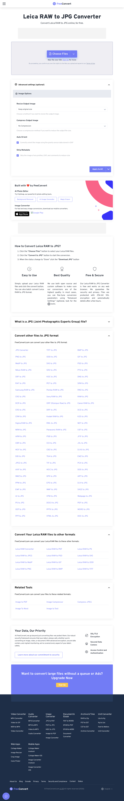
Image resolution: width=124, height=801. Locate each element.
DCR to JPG (20, 403)
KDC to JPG (51, 377)
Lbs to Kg (101, 718)
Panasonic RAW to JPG (56, 430)
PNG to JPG (20, 357)
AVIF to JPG (20, 469)
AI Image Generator (46, 199)
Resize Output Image (26, 104)
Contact (73, 781)
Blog (21, 781)
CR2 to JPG (20, 396)
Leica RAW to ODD (86, 562)
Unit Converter (103, 731)
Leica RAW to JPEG (23, 556)
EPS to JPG (51, 483)
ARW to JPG (20, 436)
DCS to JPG (83, 410)
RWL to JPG (51, 423)
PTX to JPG (82, 370)
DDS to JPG (83, 469)
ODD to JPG (51, 357)
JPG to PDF (50, 721)
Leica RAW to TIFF (85, 569)
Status (80, 781)
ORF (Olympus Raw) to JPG (58, 403)
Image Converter (52, 738)
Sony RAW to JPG (54, 396)
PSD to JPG (83, 363)
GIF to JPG (82, 357)
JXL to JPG (82, 443)
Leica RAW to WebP (23, 562)
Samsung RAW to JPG (25, 390)
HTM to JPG (51, 496)
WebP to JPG (21, 363)
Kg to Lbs (101, 723)
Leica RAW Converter (24, 549)
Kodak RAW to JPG (54, 416)
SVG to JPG (51, 363)
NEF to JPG (83, 423)
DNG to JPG (83, 377)
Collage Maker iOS (35, 756)
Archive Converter (88, 731)
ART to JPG (83, 476)
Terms (43, 781)
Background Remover (25, 199)
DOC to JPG (83, 516)
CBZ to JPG (51, 450)
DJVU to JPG (83, 450)
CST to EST (85, 727)
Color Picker (15, 761)
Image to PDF (21, 602)
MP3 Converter (34, 721)
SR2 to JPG (51, 370)
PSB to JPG (51, 436)
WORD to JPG (84, 509)
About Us (13, 781)
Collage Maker (16, 748)
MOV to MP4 (15, 727)
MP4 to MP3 (33, 725)
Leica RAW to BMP (54, 569)
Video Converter (17, 731)
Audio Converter (34, 734)
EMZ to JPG (83, 456)
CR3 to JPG (20, 410)
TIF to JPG (51, 463)
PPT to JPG (20, 516)
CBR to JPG (20, 443)
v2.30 (62, 789)
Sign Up (65, 60)
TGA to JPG (51, 456)
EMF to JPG (20, 489)
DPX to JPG (51, 476)
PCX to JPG (83, 463)
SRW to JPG (83, 383)
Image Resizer (16, 753)
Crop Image (15, 757)
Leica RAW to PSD (54, 556)
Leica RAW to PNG (23, 569)
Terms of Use (90, 64)
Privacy (36, 781)
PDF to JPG (83, 503)
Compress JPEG (85, 602)
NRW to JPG (20, 430)
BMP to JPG (83, 350)
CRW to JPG (20, 416)
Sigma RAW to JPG (23, 423)
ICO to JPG (51, 443)
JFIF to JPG (83, 436)
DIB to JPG (20, 456)
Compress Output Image (27, 120)
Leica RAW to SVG (85, 556)
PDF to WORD (68, 721)
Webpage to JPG (85, 496)
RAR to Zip (85, 718)
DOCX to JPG (52, 503)
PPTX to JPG (52, 509)
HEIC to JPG (51, 469)
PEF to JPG (51, 383)
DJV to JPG (82, 483)
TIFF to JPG (51, 350)
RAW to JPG (83, 396)
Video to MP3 (33, 729)
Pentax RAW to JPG (55, 390)
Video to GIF (15, 723)
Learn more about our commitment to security (38, 655)
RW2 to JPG (83, 390)
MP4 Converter (16, 718)
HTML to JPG (52, 516)
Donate (28, 781)
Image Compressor (54, 602)
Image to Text (52, 609)
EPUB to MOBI (68, 729)
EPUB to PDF (68, 725)
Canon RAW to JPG (86, 403)
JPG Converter (21, 350)
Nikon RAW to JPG (23, 370)
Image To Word (21, 609)
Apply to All (97, 169)
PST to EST (85, 723)
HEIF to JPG (20, 450)
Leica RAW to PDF (54, 549)
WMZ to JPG (20, 476)
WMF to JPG (51, 489)
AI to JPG (19, 496)
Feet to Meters (103, 727)
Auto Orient (22, 137)
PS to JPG (19, 503)
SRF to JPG (20, 377)
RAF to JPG (20, 383)
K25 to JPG (83, 416)
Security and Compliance (57, 781)
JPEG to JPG (21, 463)
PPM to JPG (20, 483)
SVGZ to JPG (83, 489)
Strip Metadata (23, 150)
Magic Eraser (65, 199)
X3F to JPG (82, 430)
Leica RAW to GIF (54, 562)
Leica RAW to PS (85, 549)
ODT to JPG (20, 509)
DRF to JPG (51, 410)
